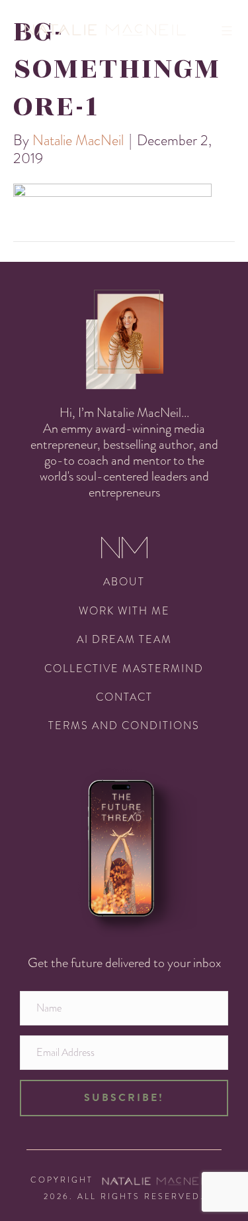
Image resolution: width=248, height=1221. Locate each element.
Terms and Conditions (124, 725)
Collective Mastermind (124, 668)
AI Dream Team (124, 639)
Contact (124, 697)
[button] (124, 1098)
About (124, 581)
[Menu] (231, 31)
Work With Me (124, 610)
